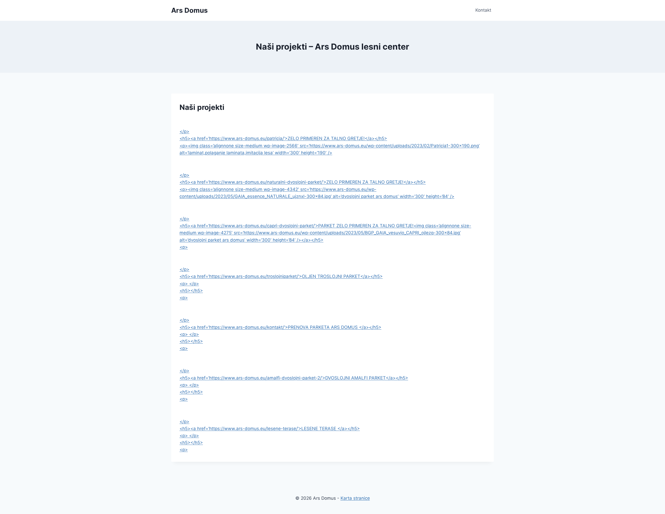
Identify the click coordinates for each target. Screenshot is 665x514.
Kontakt (483, 10)
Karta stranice (355, 498)
